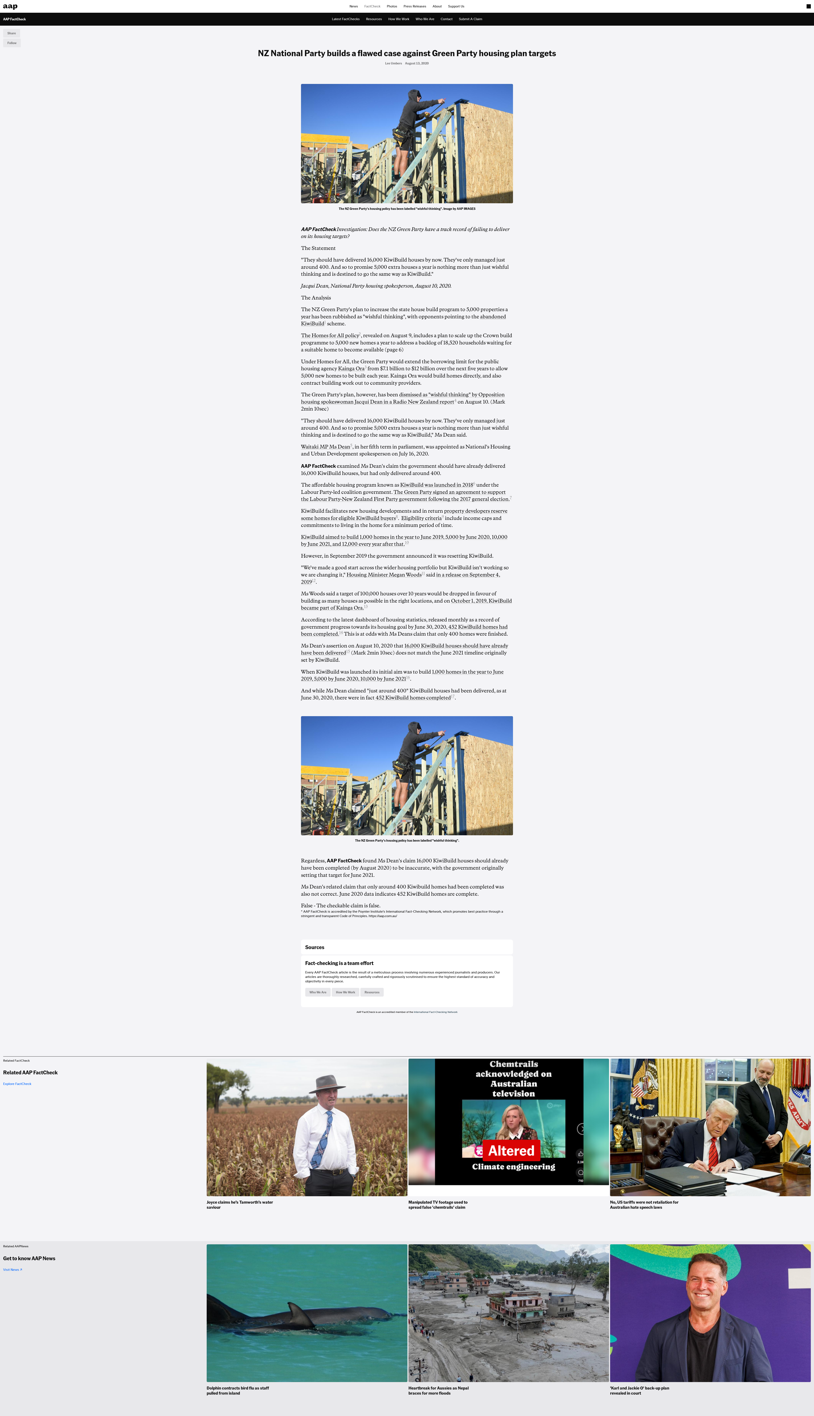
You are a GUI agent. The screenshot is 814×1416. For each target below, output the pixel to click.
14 (341, 632)
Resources (374, 19)
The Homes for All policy (330, 335)
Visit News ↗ (12, 1270)
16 (408, 677)
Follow (12, 43)
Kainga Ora (351, 368)
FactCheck (372, 6)
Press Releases (415, 6)
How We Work (398, 19)
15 (348, 651)
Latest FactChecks (346, 19)
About (437, 6)
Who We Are (425, 19)
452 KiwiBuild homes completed (413, 697)
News (354, 6)
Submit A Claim (470, 19)
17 (453, 696)
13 (366, 606)
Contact (447, 19)
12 (314, 580)
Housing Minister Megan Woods (384, 574)
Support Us (456, 6)
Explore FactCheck (17, 1084)
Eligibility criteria (421, 518)
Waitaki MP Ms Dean (325, 446)
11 (423, 573)
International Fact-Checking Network (435, 1012)
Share (11, 33)
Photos (392, 6)
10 (407, 542)
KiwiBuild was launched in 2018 (436, 484)
